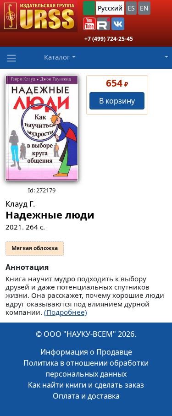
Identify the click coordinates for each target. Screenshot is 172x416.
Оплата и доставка (86, 396)
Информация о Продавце (86, 352)
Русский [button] (110, 8)
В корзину (117, 101)
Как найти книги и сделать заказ (86, 385)
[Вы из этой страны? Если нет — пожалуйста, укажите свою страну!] (89, 8)
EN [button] (144, 8)
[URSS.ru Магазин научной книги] (39, 16)
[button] (89, 23)
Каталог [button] (57, 56)
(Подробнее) (65, 312)
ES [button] (131, 8)
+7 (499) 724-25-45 (108, 39)
